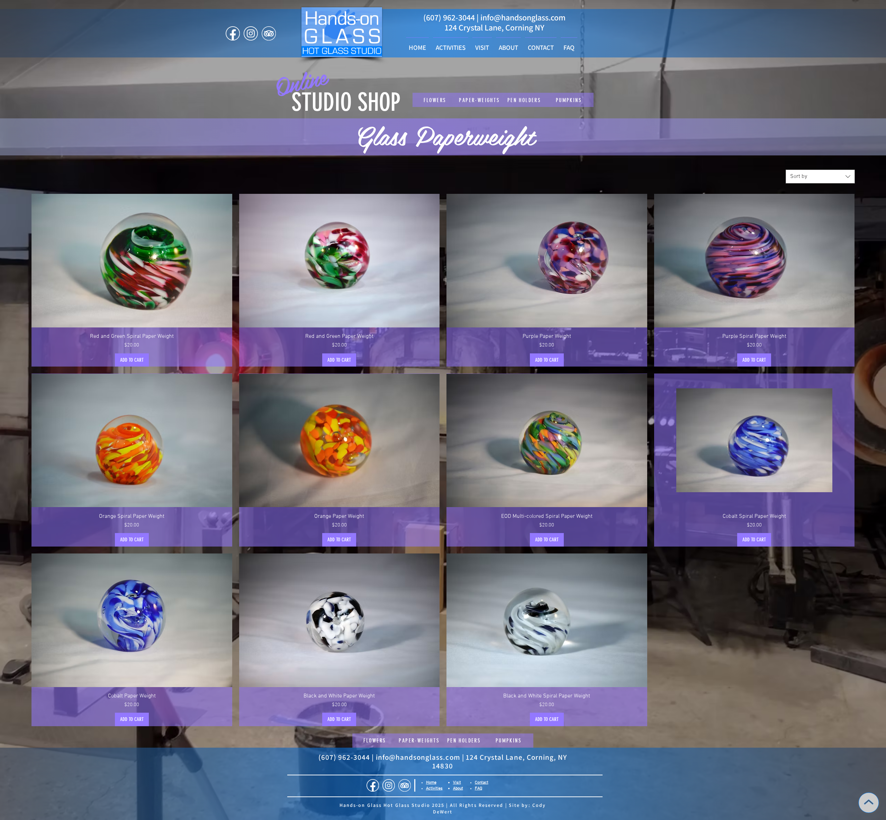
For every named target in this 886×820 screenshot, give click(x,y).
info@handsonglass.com (523, 17)
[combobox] (820, 176)
